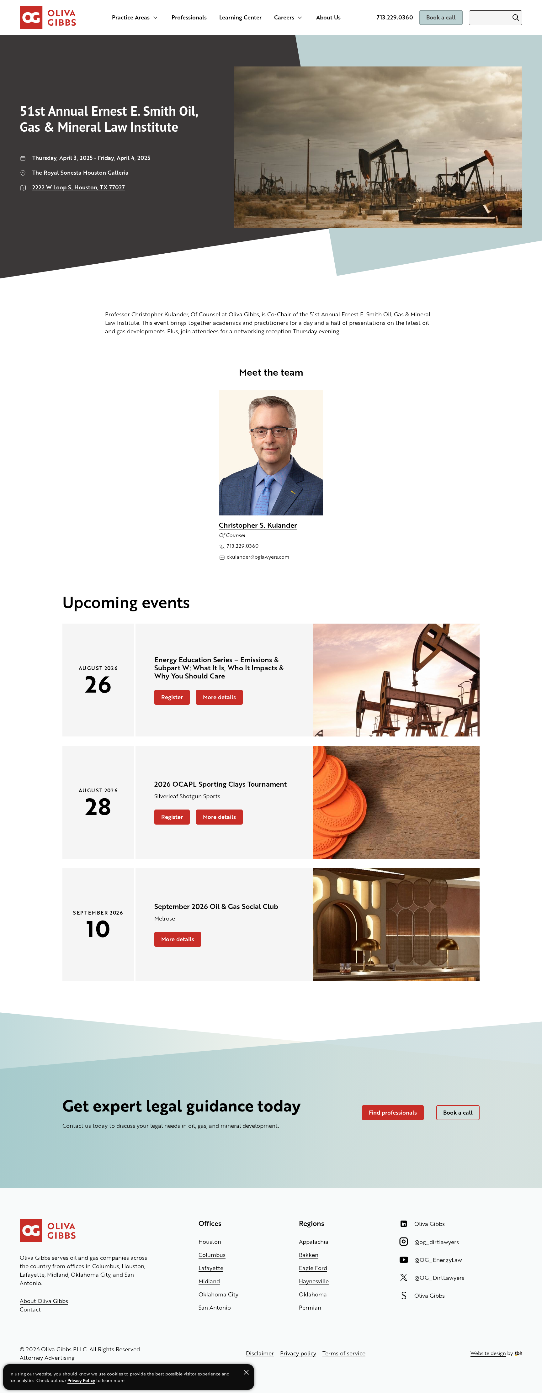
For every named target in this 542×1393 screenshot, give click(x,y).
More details (216, 698)
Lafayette (211, 1268)
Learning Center (240, 17)
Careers (284, 17)
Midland (209, 1281)
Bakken (308, 1254)
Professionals (189, 17)
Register (168, 698)
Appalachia (313, 1241)
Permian (310, 1307)
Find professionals (393, 1112)
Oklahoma (313, 1294)
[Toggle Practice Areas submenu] (155, 17)
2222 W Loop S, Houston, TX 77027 (78, 187)
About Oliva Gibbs (44, 1301)
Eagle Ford (313, 1268)
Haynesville (314, 1281)
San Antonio (215, 1307)
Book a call (441, 17)
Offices (210, 1223)
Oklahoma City (218, 1294)
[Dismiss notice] (246, 1372)
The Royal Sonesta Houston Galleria (80, 172)
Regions (311, 1223)
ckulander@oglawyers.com (258, 556)
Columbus (212, 1254)
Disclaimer (260, 1353)
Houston (210, 1241)
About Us (328, 17)
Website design (488, 1353)
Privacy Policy (81, 1380)
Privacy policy (298, 1353)
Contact (30, 1309)
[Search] (515, 18)
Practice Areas (131, 17)
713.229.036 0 (242, 545)
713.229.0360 (395, 17)
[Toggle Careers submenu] (300, 17)
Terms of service (343, 1353)
